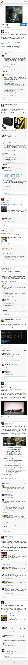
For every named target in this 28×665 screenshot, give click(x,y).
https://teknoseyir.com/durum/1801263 (9, 540)
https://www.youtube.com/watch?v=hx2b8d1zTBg (11, 204)
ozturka (7, 153)
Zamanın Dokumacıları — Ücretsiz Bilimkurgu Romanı (13, 276)
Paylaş (9, 51)
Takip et (23, 24)
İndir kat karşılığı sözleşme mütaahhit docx (11, 46)
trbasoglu (8, 286)
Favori (6, 51)
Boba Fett (8, 180)
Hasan (7, 371)
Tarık (6, 55)
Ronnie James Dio (12, 319)
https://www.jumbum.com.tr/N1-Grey (10, 173)
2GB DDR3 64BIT (10, 364)
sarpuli (7, 66)
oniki (6, 299)
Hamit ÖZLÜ (9, 31)
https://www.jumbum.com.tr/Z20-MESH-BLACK (12, 175)
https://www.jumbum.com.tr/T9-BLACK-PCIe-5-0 (13, 174)
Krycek (7, 494)
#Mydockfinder (4, 386)
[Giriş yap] (26, 1)
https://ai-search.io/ (7, 589)
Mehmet (8, 167)
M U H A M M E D (10, 567)
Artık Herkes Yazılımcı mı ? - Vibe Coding (15, 553)
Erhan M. (8, 218)
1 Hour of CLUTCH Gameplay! (13, 615)
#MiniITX (7, 202)
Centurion (8, 500)
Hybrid (7, 588)
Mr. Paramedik (11, 104)
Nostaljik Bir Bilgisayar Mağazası (14, 237)
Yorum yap (14, 51)
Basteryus (8, 515)
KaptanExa (8, 635)
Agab (6, 486)
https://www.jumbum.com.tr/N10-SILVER (11, 171)
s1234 (7, 627)
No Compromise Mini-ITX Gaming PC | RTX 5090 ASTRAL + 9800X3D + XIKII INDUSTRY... (16, 207)
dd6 (7, 506)
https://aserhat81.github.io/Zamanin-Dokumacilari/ (12, 273)
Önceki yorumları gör (14, 350)
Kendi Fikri (8, 74)
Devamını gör (14, 93)
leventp (7, 248)
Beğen (2, 51)
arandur (7, 353)
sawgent (8, 198)
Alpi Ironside (8, 650)
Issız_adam (8, 359)
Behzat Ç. (8, 423)
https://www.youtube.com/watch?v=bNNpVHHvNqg (13, 155)
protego (7, 135)
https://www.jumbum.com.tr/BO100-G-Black (12, 176)
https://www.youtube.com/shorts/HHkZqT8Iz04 (11, 234)
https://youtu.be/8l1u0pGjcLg (7, 613)
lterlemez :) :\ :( (9, 574)
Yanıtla (10, 64)
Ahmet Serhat (9, 230)
